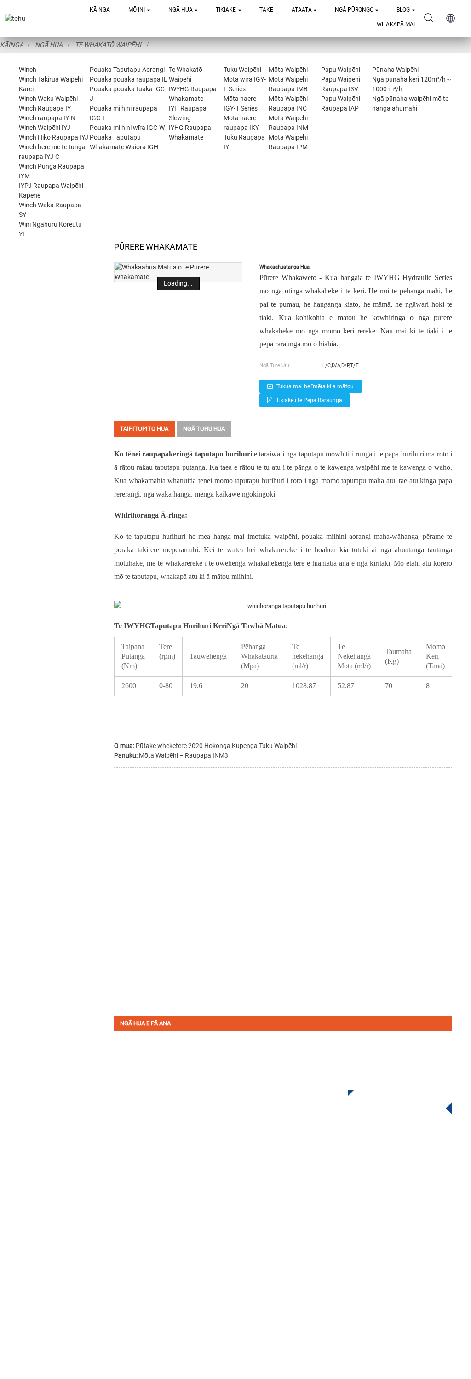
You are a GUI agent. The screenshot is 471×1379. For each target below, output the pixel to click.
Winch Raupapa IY (45, 108)
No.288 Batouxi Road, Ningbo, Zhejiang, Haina (352, 1245)
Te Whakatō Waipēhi (108, 44)
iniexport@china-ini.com (318, 1226)
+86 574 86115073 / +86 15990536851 (339, 1207)
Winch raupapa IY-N (47, 118)
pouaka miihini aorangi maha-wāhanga (360, 536)
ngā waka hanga (167, 494)
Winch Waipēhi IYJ (44, 127)
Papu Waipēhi (340, 69)
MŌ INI (136, 9)
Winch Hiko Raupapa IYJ (53, 137)
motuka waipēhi (273, 536)
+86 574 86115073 (327, 1264)
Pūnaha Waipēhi (395, 69)
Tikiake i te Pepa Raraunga (309, 400)
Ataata (302, 9)
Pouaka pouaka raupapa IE (128, 79)
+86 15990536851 (310, 1283)
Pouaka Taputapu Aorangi (127, 69)
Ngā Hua (180, 9)
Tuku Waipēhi (242, 69)
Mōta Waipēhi (288, 69)
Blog (403, 9)
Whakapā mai (396, 24)
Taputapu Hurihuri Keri (188, 626)
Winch (27, 69)
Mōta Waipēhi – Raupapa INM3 (183, 755)
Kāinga (100, 9)
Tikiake (226, 9)
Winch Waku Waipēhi (48, 98)
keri (175, 454)
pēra (429, 536)
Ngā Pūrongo (354, 9)
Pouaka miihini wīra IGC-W (127, 127)
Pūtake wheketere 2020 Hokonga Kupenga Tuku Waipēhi (216, 745)
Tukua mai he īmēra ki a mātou (315, 386)
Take (266, 9)
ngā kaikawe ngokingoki (239, 494)
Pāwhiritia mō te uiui (393, 1099)
